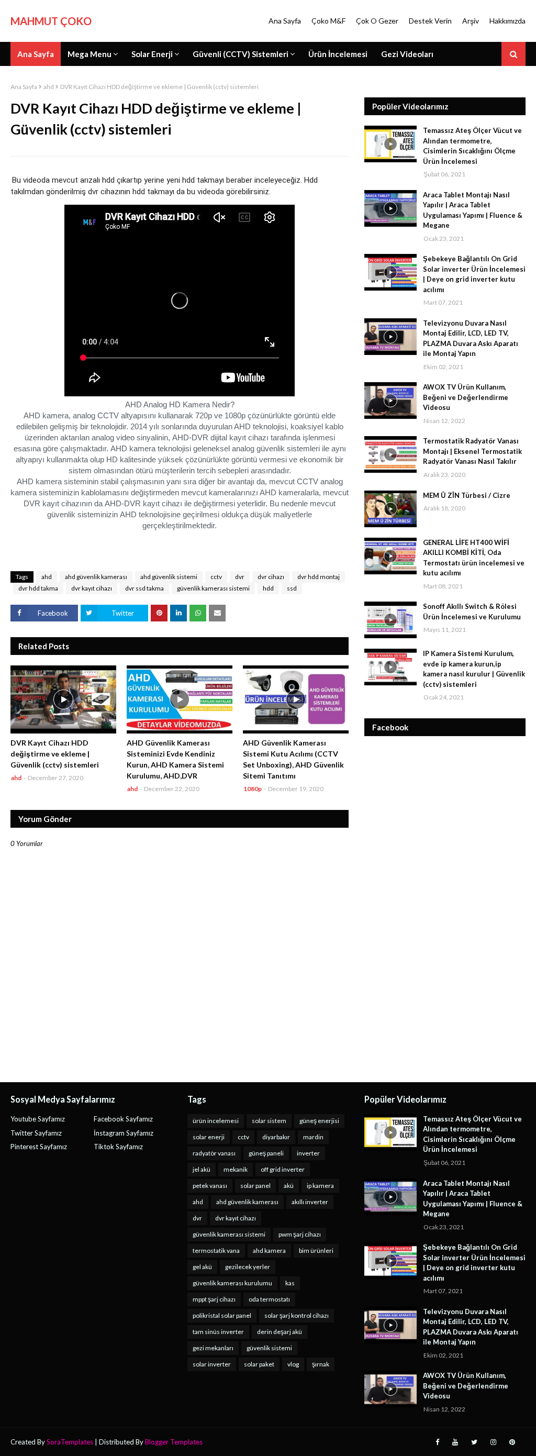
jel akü (201, 1169)
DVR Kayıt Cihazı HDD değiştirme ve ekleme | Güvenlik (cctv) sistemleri (54, 753)
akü (289, 1186)
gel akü (202, 1267)
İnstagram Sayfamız (123, 1133)
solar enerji (209, 1137)
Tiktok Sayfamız (118, 1146)
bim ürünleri (316, 1250)
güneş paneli (266, 1153)
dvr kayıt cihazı (91, 588)
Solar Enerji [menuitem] (152, 54)
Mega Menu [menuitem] (89, 54)
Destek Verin (430, 20)
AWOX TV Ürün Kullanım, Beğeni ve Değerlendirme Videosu (465, 397)
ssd (292, 588)
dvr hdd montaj (318, 577)
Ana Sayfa (285, 20)
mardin (313, 1137)
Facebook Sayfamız (123, 1119)
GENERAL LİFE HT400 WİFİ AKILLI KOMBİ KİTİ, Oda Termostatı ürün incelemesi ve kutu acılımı (473, 557)
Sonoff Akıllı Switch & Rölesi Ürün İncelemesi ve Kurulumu (472, 611)
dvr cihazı (271, 577)
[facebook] (437, 1442)
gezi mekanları (213, 1348)
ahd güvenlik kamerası (96, 577)
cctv (216, 577)
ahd (48, 87)
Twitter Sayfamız (36, 1133)
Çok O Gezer (377, 20)
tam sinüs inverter (218, 1332)
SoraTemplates (70, 1442)
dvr (239, 577)
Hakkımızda (507, 20)
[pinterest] (512, 1442)
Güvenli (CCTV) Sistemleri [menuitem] (240, 54)
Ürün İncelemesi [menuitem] (337, 54)
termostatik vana (216, 1250)
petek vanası (210, 1186)
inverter (308, 1153)
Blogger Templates (174, 1442)
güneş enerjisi (319, 1121)
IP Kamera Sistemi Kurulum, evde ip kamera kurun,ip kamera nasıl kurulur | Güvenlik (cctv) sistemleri (474, 668)
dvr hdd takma (38, 588)
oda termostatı (269, 1299)
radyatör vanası (214, 1153)
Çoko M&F (328, 20)
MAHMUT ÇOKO (51, 21)
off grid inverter (283, 1169)
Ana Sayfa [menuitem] (35, 54)
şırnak (320, 1364)
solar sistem (269, 1121)
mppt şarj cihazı (214, 1299)
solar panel (255, 1186)
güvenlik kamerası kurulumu (232, 1283)
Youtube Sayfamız (37, 1119)
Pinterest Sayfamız (38, 1146)
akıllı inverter (310, 1202)
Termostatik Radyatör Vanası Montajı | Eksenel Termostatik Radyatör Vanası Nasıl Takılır (472, 451)
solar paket (259, 1364)
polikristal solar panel (222, 1315)
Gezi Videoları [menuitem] (407, 54)
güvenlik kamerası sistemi (213, 588)
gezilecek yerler (247, 1267)
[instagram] (493, 1442)
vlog (293, 1364)
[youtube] (455, 1442)
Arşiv (470, 20)
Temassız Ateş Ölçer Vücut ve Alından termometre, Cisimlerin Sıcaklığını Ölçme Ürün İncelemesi (472, 145)
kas (290, 1283)
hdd (268, 588)
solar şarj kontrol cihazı (296, 1315)
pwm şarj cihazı (299, 1234)
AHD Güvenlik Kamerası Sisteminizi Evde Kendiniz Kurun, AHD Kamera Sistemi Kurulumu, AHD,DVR (175, 759)
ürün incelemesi (216, 1121)
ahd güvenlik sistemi (168, 577)
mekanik (236, 1169)
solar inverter (212, 1364)
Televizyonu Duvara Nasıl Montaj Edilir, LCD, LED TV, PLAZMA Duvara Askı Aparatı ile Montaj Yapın (470, 338)
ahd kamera (269, 1250)
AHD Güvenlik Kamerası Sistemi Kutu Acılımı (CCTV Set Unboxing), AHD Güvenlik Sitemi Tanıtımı (293, 759)
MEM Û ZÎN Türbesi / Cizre (466, 495)
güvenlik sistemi (269, 1348)
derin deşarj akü (279, 1332)
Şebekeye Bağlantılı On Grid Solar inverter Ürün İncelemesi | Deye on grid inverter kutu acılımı (474, 274)
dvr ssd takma (144, 588)
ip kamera (320, 1186)
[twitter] (474, 1442)
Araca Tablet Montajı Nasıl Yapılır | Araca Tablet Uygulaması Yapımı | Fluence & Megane (472, 210)
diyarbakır (276, 1137)
